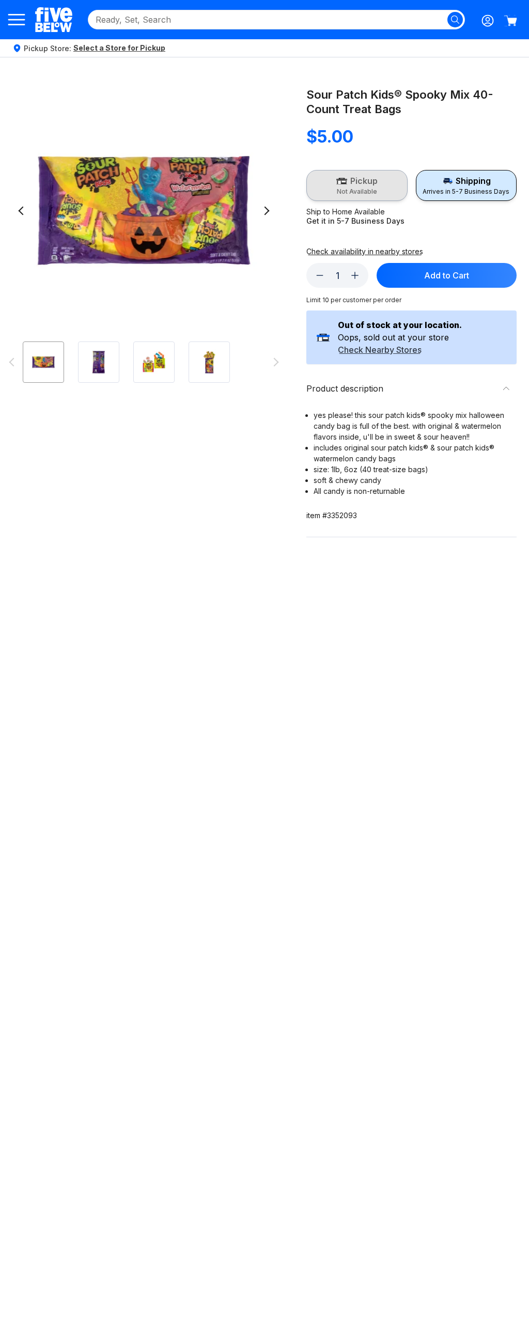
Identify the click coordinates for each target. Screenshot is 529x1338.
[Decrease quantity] (320, 275)
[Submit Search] (455, 19)
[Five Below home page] (53, 19)
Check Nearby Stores (380, 350)
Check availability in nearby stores (364, 251)
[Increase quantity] (355, 275)
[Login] (487, 20)
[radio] (356, 185)
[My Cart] (510, 20)
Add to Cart (446, 275)
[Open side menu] (16, 19)
